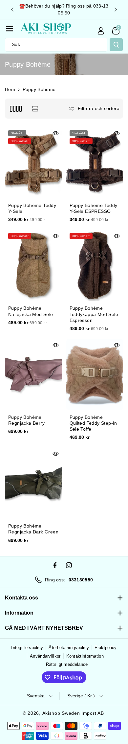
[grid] (15, 108)
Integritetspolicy (27, 647)
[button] (9, 28)
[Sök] (116, 44)
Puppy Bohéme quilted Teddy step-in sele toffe (93, 423)
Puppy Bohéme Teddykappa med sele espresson (94, 314)
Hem (10, 89)
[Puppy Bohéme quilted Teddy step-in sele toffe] (94, 374)
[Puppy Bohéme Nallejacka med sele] (33, 265)
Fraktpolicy (106, 647)
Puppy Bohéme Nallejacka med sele (30, 311)
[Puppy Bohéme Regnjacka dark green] (33, 483)
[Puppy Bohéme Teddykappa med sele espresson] (94, 265)
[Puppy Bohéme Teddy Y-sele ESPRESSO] (94, 162)
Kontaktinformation (85, 656)
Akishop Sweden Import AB (73, 713)
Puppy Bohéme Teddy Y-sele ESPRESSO (93, 208)
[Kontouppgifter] (101, 31)
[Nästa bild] (116, 9)
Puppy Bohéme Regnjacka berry (26, 420)
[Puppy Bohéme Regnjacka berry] (33, 374)
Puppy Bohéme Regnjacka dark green (33, 528)
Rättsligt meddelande (67, 664)
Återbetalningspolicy (69, 647)
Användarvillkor (45, 656)
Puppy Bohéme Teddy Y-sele (32, 208)
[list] (35, 108)
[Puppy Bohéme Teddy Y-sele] (33, 162)
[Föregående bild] (12, 9)
